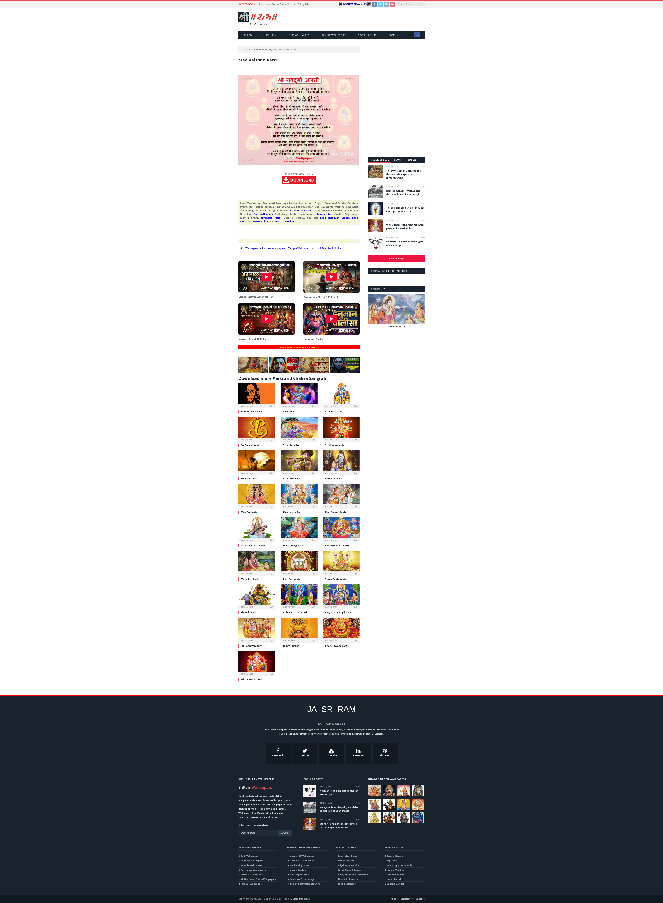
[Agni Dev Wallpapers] (374, 817)
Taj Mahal (392, 860)
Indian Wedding (395, 869)
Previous (372, 313)
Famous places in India (399, 865)
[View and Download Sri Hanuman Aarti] (341, 429)
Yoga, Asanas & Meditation (353, 874)
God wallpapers (263, 214)
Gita (268, 813)
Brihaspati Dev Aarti (295, 612)
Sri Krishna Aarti (292, 478)
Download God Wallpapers (387, 779)
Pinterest (385, 755)
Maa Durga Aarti (250, 512)
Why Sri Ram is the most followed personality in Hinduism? (405, 226)
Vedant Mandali (396, 883)
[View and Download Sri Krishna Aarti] (299, 462)
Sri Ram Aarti (249, 478)
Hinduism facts (271, 217)
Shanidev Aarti (249, 612)
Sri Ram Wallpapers (302, 210)
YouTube (331, 755)
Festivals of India (347, 855)
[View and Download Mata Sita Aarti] (256, 563)
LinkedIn (358, 755)
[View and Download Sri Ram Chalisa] (341, 395)
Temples (411, 159)
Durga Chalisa (291, 646)
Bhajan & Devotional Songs (304, 883)
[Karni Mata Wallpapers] (403, 790)
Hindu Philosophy (348, 879)
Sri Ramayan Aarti (251, 646)
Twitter (304, 755)
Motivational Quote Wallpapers (258, 879)
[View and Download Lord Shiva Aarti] (341, 462)
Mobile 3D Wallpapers (301, 860)
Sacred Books (367, 35)
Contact (420, 898)
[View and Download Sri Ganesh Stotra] (256, 663)
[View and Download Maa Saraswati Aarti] (256, 529)
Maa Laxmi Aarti (292, 512)
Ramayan (277, 813)
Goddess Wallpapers (273, 248)
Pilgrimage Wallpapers (253, 869)
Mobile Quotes (297, 869)
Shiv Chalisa (290, 411)
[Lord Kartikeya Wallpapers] (403, 804)
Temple (321, 214)
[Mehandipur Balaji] (418, 790)
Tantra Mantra (395, 855)
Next (421, 313)
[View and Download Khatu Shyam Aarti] (341, 630)
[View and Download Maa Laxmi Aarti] (299, 496)
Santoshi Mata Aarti (337, 545)
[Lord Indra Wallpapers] (374, 804)
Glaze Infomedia (301, 898)
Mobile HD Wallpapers (301, 855)
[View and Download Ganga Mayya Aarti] (299, 529)
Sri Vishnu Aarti (292, 445)
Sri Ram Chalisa (334, 411)
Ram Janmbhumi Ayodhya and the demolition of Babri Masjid (403, 192)
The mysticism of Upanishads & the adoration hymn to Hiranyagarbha (403, 174)
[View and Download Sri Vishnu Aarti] (299, 429)
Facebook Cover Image (301, 879)
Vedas (261, 813)
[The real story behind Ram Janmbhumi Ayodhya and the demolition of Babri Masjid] (375, 191)
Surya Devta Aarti (335, 579)
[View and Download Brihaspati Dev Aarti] (299, 596)
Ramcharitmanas (248, 817)
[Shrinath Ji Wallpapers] (403, 817)
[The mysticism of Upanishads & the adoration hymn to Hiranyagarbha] (375, 171)
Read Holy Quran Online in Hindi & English (284, 4)
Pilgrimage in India (348, 865)
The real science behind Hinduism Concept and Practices (405, 209)
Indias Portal (394, 879)
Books (398, 159)
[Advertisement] (362, 19)
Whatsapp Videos (299, 874)
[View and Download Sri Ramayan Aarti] (256, 630)
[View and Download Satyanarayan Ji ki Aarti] (341, 596)
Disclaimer (407, 898)
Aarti (330, 214)
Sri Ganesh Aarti (250, 445)
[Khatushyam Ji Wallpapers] (389, 790)
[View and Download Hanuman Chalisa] (256, 395)
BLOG (391, 35)
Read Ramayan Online (334, 217)
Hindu (241, 796)
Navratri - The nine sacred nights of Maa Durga (404, 243)
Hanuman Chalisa (251, 411)
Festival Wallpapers (251, 883)
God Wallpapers (299, 35)
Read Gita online (284, 221)
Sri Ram (247, 35)
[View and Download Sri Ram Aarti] (256, 462)
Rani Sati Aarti (291, 579)
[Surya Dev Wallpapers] (418, 804)
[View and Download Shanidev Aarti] (256, 596)
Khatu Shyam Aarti (336, 646)
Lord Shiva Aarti (334, 478)
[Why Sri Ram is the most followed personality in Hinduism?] (375, 225)
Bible (262, 817)
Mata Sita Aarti (250, 579)
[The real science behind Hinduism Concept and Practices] (375, 208)
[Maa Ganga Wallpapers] (374, 790)
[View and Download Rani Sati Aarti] (299, 563)
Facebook (278, 755)
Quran (274, 817)
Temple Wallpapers (334, 35)
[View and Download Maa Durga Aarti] (256, 496)
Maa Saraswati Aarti (253, 545)
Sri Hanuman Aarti (336, 445)
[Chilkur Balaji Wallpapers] (418, 817)
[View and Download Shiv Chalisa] (299, 395)
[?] (253, 372)
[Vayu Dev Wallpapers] (389, 817)
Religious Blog (380, 159)
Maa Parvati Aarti (335, 512)
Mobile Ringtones (299, 865)
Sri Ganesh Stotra (251, 679)
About (394, 898)
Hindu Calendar (347, 883)
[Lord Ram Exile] (396, 309)
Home (246, 49)
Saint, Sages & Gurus (349, 869)
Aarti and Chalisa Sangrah (263, 49)
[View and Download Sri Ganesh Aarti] (256, 429)
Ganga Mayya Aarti (294, 545)
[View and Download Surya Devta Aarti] (341, 563)
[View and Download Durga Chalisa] (299, 630)
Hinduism (271, 35)
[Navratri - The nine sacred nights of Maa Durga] (375, 242)
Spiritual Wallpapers (252, 874)
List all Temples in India (327, 248)
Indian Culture (346, 860)
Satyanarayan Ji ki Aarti (339, 612)
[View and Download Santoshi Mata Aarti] (341, 529)
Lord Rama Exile (397, 326)
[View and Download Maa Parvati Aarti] (341, 496)
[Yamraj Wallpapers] (389, 804)
